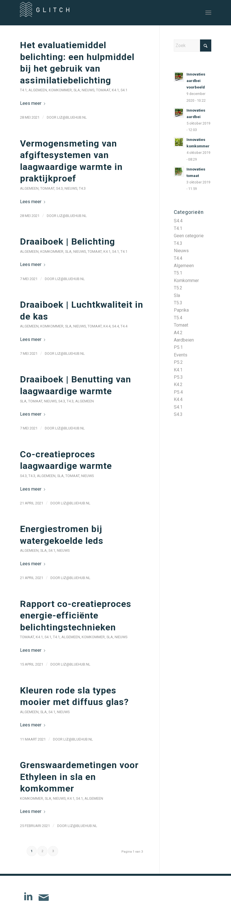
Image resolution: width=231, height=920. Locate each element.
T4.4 (124, 326)
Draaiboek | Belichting (67, 241)
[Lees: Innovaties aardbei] (179, 113)
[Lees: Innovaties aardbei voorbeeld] (179, 77)
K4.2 (178, 384)
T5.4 (178, 317)
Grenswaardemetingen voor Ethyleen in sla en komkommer (79, 777)
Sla (77, 90)
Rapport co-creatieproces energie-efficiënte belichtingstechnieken (75, 615)
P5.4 (178, 392)
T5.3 (178, 302)
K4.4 (106, 326)
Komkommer (60, 90)
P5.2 (178, 362)
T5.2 (178, 288)
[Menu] (208, 12)
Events (180, 355)
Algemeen (37, 90)
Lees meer (30, 103)
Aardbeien (184, 340)
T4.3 (82, 188)
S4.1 (124, 90)
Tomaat (103, 90)
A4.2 (178, 332)
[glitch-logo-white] (44, 14)
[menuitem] (208, 12)
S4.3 (59, 188)
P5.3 (178, 377)
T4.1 (23, 90)
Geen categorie (189, 235)
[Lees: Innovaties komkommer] (179, 142)
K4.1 (115, 90)
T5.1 (178, 273)
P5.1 (178, 347)
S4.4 (115, 326)
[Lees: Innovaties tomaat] (179, 172)
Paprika (181, 310)
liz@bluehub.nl (72, 117)
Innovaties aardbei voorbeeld (195, 80)
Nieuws (88, 90)
